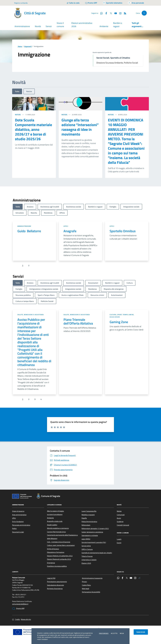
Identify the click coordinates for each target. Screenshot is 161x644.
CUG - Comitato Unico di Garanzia (58, 542)
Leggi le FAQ (51, 578)
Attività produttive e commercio (58, 528)
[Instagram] (119, 13)
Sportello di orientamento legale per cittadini (97, 552)
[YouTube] (131, 578)
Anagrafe (70, 231)
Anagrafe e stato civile (54, 521)
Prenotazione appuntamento (57, 581)
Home (20, 46)
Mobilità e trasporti (88, 514)
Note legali (85, 588)
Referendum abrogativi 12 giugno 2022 (95, 528)
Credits (17, 619)
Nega (122, 633)
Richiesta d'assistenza (55, 588)
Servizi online (86, 545)
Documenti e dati (18, 532)
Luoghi (119, 539)
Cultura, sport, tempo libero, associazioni (122, 315)
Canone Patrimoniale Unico (56, 531)
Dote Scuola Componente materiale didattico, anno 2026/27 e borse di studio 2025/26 (33, 129)
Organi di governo (18, 511)
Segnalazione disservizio (55, 585)
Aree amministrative (19, 514)
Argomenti (28, 46)
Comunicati (121, 514)
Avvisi (119, 518)
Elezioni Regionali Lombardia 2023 (59, 559)
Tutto (17, 91)
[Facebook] (122, 578)
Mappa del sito (26, 619)
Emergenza (51, 562)
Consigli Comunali (123, 525)
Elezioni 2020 (86, 563)
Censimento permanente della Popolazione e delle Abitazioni (62, 537)
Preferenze (104, 633)
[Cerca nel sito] (144, 13)
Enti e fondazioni (18, 521)
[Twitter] (126, 578)
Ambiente (104, 26)
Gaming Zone (119, 322)
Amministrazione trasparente (92, 578)
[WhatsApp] (118, 578)
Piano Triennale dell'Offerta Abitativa (78, 321)
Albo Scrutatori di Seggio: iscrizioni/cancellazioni (55, 513)
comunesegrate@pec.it (20, 604)
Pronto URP (20, 608)
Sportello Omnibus (123, 231)
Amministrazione (24, 226)
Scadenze (120, 521)
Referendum (86, 525)
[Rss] (139, 578)
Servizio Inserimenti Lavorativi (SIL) (94, 542)
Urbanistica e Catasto (89, 559)
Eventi (119, 542)
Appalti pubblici (52, 525)
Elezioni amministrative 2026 (81, 24)
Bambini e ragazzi (117, 24)
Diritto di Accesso (53, 549)
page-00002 (86, 539)
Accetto (114, 633)
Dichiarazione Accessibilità (91, 592)
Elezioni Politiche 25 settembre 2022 (60, 556)
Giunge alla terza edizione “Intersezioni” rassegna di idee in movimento (80, 127)
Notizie (29, 91)
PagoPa (84, 518)
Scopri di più (140, 632)
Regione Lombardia (21, 3)
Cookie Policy (86, 585)
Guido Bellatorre (29, 231)
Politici (14, 528)
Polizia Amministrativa (89, 521)
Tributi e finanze (87, 556)
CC (13, 619)
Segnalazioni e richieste (90, 535)
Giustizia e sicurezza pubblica (57, 566)
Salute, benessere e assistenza (30, 314)
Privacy (84, 581)
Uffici (66, 226)
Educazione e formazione (55, 552)
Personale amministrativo (21, 525)
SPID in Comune (87, 549)
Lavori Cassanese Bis (89, 511)
